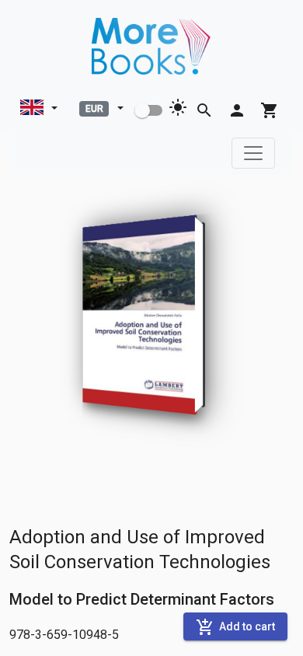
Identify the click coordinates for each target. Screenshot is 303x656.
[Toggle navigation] (253, 153)
